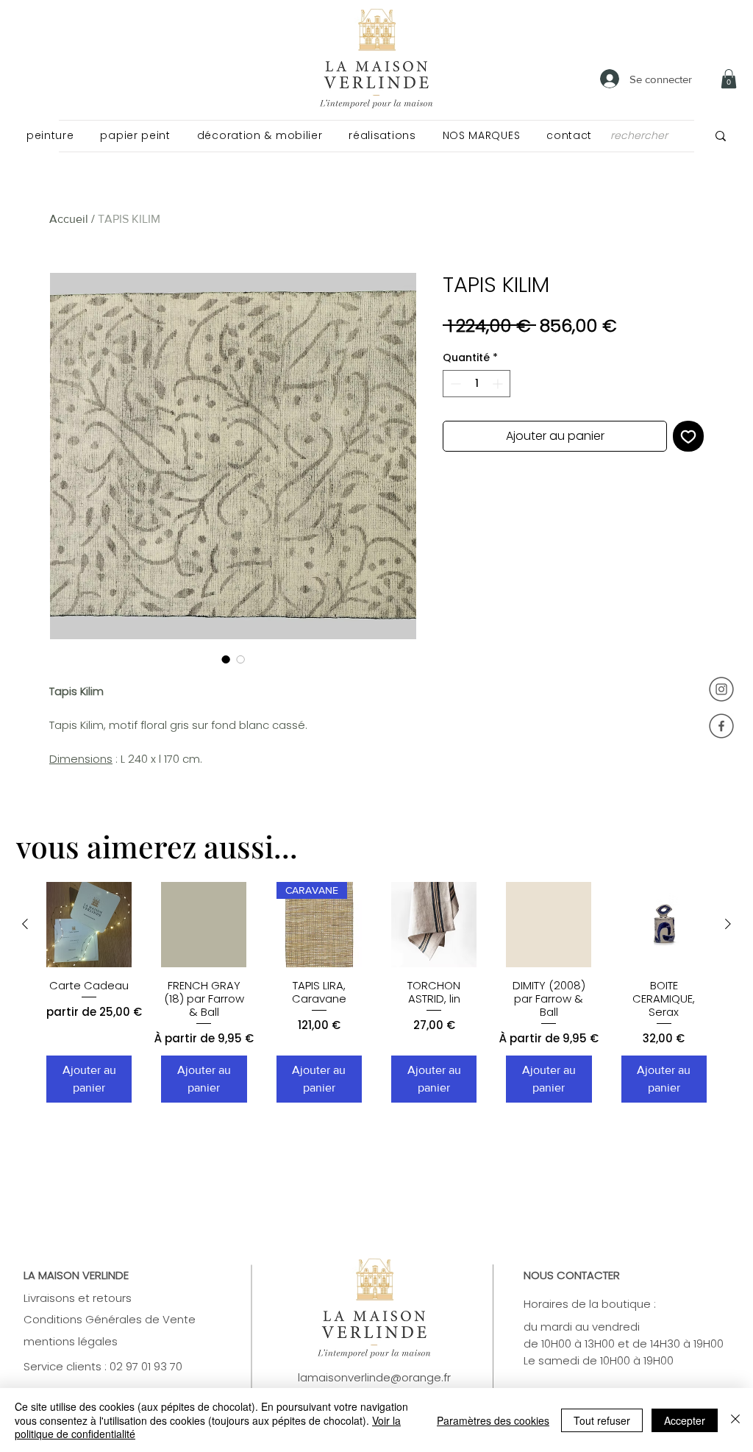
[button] (50, 136)
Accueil (68, 219)
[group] (376, 992)
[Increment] (499, 383)
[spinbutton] (476, 383)
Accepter (684, 1420)
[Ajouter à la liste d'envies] (688, 436)
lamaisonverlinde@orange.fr (374, 1377)
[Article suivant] (728, 924)
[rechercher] (720, 135)
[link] (729, 78)
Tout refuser (602, 1420)
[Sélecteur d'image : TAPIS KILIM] (225, 659)
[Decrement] (454, 383)
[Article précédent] (25, 924)
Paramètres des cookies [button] (493, 1420)
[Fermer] (735, 1420)
